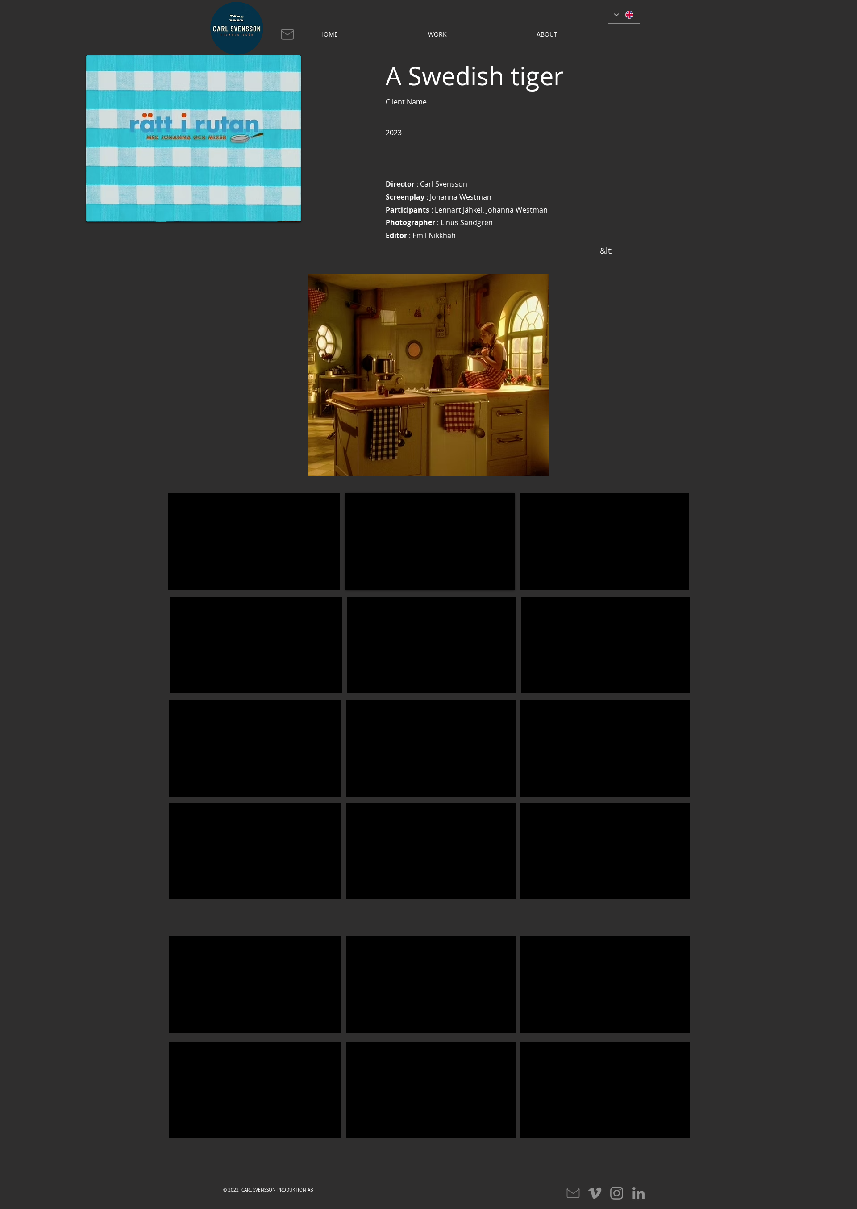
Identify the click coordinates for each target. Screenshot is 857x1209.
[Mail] (287, 34)
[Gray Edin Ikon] (638, 1193)
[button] (477, 30)
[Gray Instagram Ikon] (616, 1193)
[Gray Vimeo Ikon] (594, 1193)
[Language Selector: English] (624, 15)
